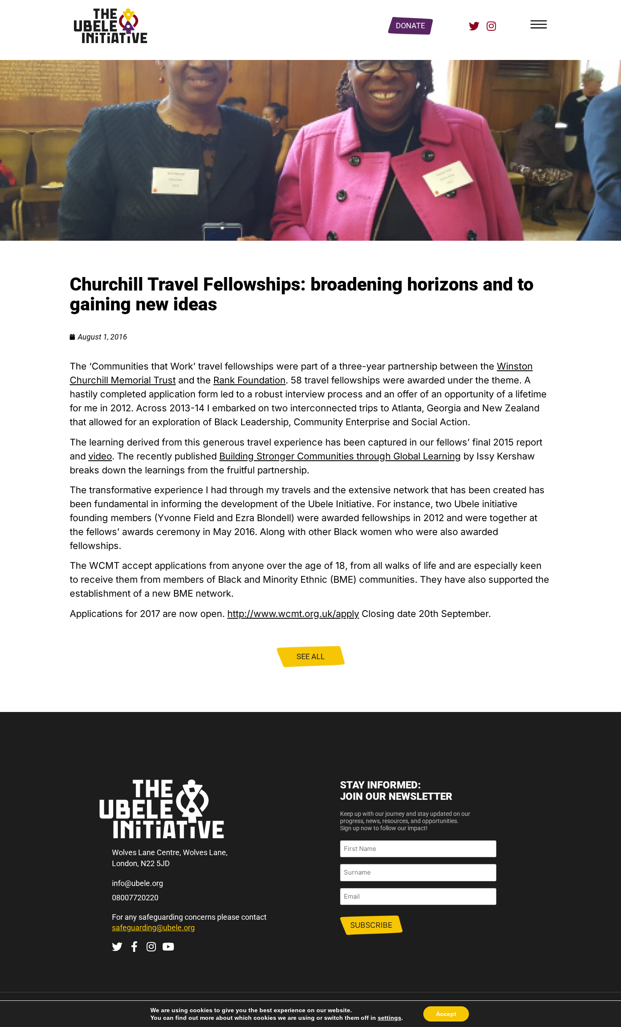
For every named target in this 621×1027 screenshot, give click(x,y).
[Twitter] (474, 26)
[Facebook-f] (134, 946)
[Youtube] (168, 946)
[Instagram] (491, 26)
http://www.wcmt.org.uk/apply (293, 613)
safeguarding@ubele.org (153, 927)
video (100, 456)
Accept (446, 1014)
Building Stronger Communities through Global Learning (340, 456)
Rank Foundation (249, 380)
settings (389, 1017)
